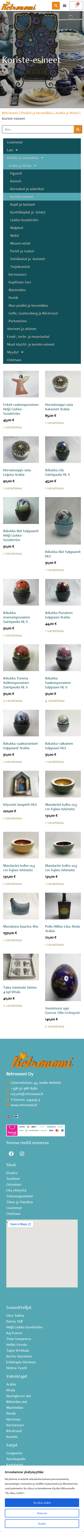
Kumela (12, 1437)
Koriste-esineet (21, 196)
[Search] (78, 129)
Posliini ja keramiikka (37, 112)
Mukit (14, 235)
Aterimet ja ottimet (21, 328)
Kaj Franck (14, 1333)
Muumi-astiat (20, 243)
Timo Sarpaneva (18, 1339)
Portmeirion (18, 321)
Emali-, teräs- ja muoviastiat (28, 336)
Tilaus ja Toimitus (19, 1202)
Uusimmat (15, 142)
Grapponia (14, 1453)
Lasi (10, 150)
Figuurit (16, 173)
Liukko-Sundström (24, 219)
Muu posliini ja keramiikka (28, 305)
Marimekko (17, 289)
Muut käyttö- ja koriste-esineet (31, 344)
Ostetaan (14, 359)
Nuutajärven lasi (18, 1396)
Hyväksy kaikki (42, 1502)
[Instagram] (22, 1153)
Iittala (10, 1390)
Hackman (13, 1419)
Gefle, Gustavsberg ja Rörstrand (33, 313)
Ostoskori (13, 1184)
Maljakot (16, 227)
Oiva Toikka (15, 1315)
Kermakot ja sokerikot (27, 188)
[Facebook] (11, 1153)
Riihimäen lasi (16, 1402)
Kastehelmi (14, 1465)
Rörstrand (14, 1431)
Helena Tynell (16, 1368)
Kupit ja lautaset (22, 204)
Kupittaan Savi (20, 282)
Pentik (13, 297)
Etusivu (12, 1173)
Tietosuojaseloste (19, 1196)
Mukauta (42, 1513)
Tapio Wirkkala (17, 1350)
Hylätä (42, 1523)
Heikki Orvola (16, 1345)
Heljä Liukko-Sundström (24, 1327)
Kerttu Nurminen (19, 1356)
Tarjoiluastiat (20, 266)
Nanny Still (14, 1321)
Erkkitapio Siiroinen (21, 1362)
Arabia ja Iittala (66, 112)
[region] (42, 1499)
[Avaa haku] (56, 6)
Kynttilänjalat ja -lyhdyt (28, 212)
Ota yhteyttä (16, 1190)
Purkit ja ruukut (22, 251)
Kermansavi (17, 274)
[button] (65, 5)
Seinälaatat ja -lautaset (27, 258)
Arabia (11, 1384)
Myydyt (13, 352)
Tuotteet (13, 1179)
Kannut (15, 181)
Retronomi (10, 112)
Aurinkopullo (15, 1459)
